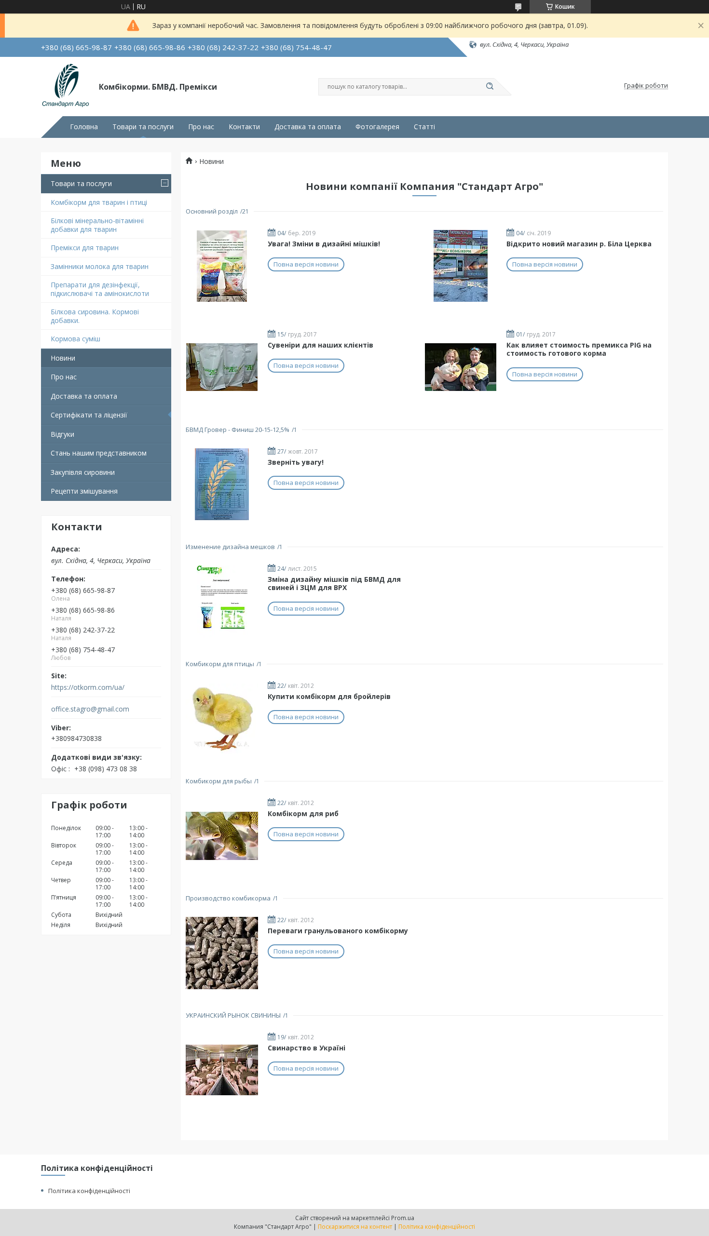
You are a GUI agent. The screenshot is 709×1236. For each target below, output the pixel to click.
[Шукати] (489, 86)
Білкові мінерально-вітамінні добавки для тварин (97, 225)
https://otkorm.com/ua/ (87, 687)
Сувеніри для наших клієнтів (320, 344)
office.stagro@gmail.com (90, 709)
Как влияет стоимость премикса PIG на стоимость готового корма (579, 349)
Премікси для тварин (85, 247)
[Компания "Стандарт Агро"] (65, 86)
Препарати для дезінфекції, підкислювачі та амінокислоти (100, 289)
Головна (84, 126)
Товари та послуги (143, 126)
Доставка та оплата (307, 126)
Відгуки (62, 434)
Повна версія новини (306, 264)
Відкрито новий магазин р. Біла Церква (579, 243)
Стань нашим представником (99, 452)
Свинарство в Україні (306, 1047)
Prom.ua (402, 1218)
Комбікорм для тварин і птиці (99, 202)
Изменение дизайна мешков (230, 546)
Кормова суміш (75, 338)
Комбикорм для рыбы (219, 781)
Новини (63, 358)
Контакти (244, 126)
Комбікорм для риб (303, 813)
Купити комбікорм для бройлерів (329, 696)
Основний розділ (212, 211)
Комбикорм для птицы (220, 663)
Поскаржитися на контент (355, 1227)
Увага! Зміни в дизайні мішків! (324, 243)
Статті (424, 126)
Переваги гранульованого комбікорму (338, 930)
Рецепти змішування (84, 491)
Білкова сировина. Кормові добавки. (95, 316)
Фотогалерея (377, 126)
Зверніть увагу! (296, 462)
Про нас (201, 126)
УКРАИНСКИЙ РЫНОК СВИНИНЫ (233, 1015)
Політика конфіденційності (89, 1190)
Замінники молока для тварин (100, 266)
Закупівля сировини (83, 472)
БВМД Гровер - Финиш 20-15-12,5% (237, 429)
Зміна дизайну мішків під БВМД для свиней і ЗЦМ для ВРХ (334, 583)
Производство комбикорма (228, 898)
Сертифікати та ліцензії (89, 414)
